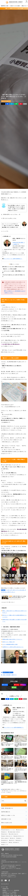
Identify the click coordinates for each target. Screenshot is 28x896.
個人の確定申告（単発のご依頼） (10, 893)
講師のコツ (14, 674)
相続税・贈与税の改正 (7, 836)
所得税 (13, 838)
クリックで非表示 (16, 264)
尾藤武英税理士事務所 (6, 789)
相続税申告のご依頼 (4, 5)
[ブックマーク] (12, 104)
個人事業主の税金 (14, 834)
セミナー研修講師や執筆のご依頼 (9, 644)
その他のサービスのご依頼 (14, 5)
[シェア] (7, 104)
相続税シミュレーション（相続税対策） (11, 890)
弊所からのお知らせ (6, 822)
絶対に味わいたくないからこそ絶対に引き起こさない (13, 266)
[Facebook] (5, 685)
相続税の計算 (20, 829)
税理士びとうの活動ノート (6, 101)
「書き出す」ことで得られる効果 (9, 268)
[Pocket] (20, 104)
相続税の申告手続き (19, 836)
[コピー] (25, 104)
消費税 (19, 838)
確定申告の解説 (5, 811)
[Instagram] (23, 685)
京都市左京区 (4, 873)
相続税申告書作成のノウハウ (9, 829)
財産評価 (5, 834)
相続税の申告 (6, 888)
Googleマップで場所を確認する (9, 866)
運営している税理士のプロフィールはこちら (13, 8)
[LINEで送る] (16, 104)
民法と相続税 (6, 838)
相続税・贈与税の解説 (7, 808)
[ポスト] (3, 104)
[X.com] (10, 685)
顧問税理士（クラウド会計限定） (10, 892)
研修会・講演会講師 (6, 674)
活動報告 (5, 842)
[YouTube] (16, 685)
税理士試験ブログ (6, 819)
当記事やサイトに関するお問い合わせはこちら (12, 646)
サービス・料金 (4, 886)
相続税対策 (5, 840)
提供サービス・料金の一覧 (8, 641)
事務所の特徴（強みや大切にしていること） (12, 639)
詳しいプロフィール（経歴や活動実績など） (13, 258)
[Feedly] (14, 687)
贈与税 (12, 840)
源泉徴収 (19, 840)
